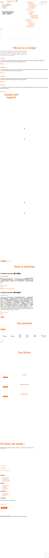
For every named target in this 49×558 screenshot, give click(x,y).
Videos (30, 22)
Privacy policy (5, 488)
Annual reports (32, 24)
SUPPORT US (29, 1)
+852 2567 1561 (3, 465)
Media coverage (32, 23)
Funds (24, 110)
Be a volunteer (32, 8)
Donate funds (31, 3)
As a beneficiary (32, 6)
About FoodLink (6, 485)
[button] (2, 317)
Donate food (31, 4)
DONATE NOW (31, 26)
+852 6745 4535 (3, 468)
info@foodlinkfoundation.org (5, 470)
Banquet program (34, 17)
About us (31, 10)
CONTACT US (30, 25)
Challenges (31, 12)
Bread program (34, 16)
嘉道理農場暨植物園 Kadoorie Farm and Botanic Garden (14, 278)
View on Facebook (4, 285)
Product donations (34, 18)
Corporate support (24, 131)
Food (24, 120)
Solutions (31, 13)
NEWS (28, 19)
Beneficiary (24, 160)
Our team (33, 11)
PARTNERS (29, 20)
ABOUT (28, 9)
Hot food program (34, 14)
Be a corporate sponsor (33, 5)
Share (1, 286)
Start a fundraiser (32, 7)
